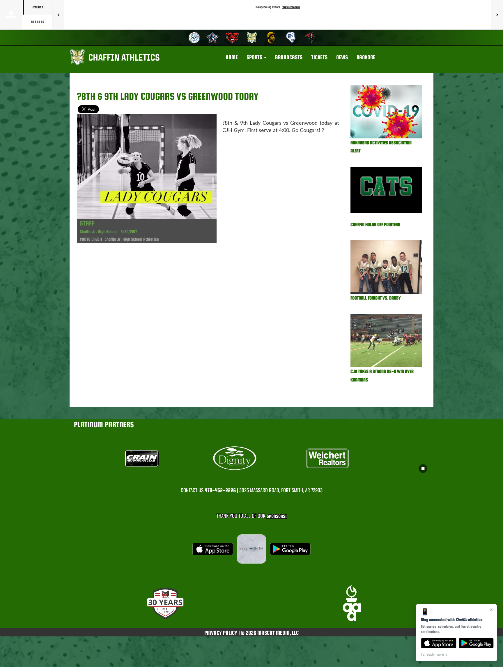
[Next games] (497, 14)
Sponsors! (276, 516)
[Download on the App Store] (438, 643)
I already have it (434, 654)
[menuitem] (193, 37)
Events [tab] (38, 7)
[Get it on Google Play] (476, 643)
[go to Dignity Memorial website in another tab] (251, 458)
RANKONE (366, 57)
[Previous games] (58, 14)
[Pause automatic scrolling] (423, 468)
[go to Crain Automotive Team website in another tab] (158, 458)
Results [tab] (38, 21)
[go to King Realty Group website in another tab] (344, 458)
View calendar (291, 7)
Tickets (319, 57)
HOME (232, 57)
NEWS (342, 57)
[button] (256, 57)
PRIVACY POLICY (220, 633)
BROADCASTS (288, 57)
